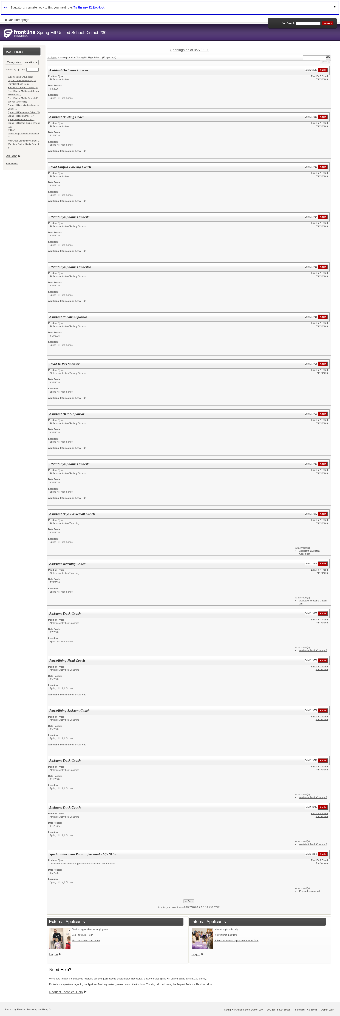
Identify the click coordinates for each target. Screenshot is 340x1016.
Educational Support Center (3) (23, 87)
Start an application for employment (90, 929)
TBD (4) (11, 130)
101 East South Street (279, 1009)
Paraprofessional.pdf (309, 891)
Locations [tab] (30, 62)
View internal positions (225, 935)
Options (324, 62)
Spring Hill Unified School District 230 (243, 1009)
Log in (53, 954)
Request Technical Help (66, 992)
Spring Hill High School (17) (21, 116)
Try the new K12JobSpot (88, 7)
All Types (52, 57)
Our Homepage (18, 20)
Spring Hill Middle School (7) (21, 119)
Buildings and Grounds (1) (20, 77)
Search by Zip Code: (16, 69)
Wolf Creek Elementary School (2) (24, 141)
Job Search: (288, 23)
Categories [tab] (14, 62)
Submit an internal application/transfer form (236, 940)
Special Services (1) (17, 102)
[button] (335, 8)
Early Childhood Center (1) (20, 84)
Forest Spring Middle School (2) (23, 98)
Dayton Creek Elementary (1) (22, 80)
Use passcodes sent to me (86, 940)
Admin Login (327, 1009)
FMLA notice (12, 163)
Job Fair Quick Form (82, 935)
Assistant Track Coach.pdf (313, 650)
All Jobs (11, 156)
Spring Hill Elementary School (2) (24, 112)
